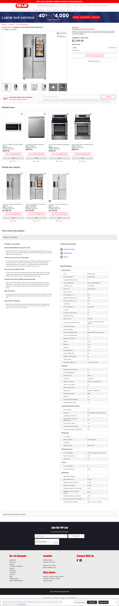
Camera (29, 10)
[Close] (116, 602)
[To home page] (22, 5)
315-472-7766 (51, 565)
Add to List (62, 36)
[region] (59, 602)
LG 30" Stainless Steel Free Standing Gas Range (82, 144)
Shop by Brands (14, 578)
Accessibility (62, 597)
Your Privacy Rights (80, 602)
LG (2, 29)
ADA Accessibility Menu (71, 597)
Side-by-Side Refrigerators (22, 24)
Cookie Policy (22, 604)
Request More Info (95, 61)
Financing (55, 10)
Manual (66, 257)
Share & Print (62, 33)
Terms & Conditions (46, 597)
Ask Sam (108, 96)
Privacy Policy (55, 597)
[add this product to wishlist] (22, 114)
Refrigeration (12, 24)
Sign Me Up (76, 536)
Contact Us (62, 10)
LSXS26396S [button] (13, 29)
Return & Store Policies (16, 580)
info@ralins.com (51, 567)
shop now (76, 17)
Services (48, 10)
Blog (75, 10)
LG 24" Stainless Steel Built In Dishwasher (35, 144)
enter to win (95, 17)
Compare (14, 161)
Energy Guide (68, 253)
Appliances (14, 10)
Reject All (92, 602)
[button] (74, 6)
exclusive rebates (85, 17)
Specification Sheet (69, 249)
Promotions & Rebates (39, 10)
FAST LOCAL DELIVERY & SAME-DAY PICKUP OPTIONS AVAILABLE (59, 1)
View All (62, 87)
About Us (69, 10)
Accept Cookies (104, 602)
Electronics (22, 10)
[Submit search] (68, 5)
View (13, 158)
